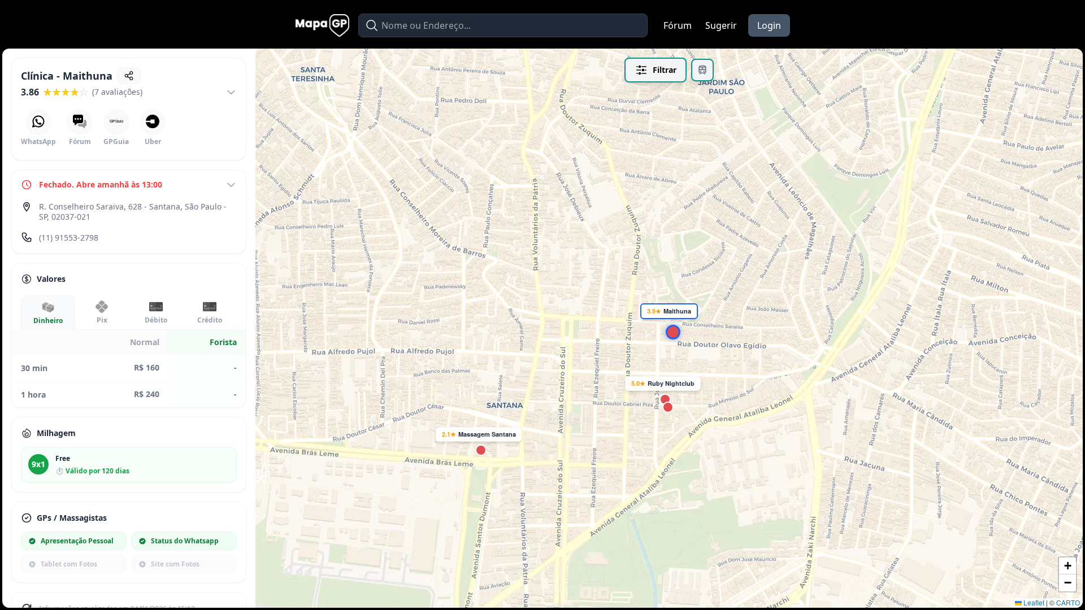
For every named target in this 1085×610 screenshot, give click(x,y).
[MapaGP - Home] (322, 25)
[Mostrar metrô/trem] (702, 70)
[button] (669, 328)
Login (769, 25)
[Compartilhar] (129, 75)
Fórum (677, 25)
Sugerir (721, 25)
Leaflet (1033, 602)
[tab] (48, 312)
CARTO (1068, 602)
